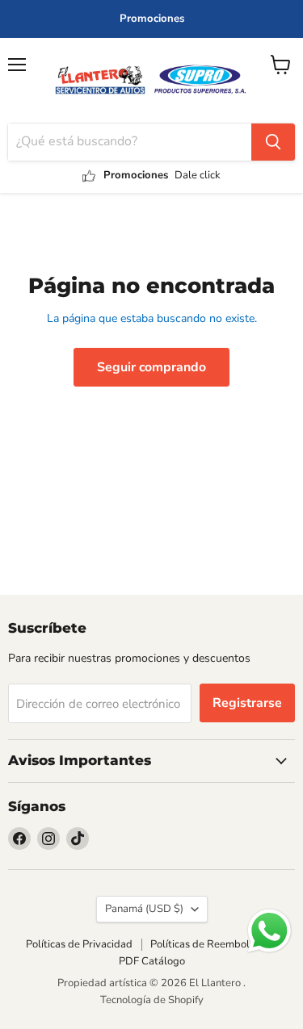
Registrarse (247, 703)
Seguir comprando (151, 367)
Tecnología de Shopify (152, 1000)
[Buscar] (273, 142)
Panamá (144, 908)
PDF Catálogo (152, 961)
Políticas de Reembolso (205, 944)
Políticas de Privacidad (79, 944)
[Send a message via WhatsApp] (269, 931)
